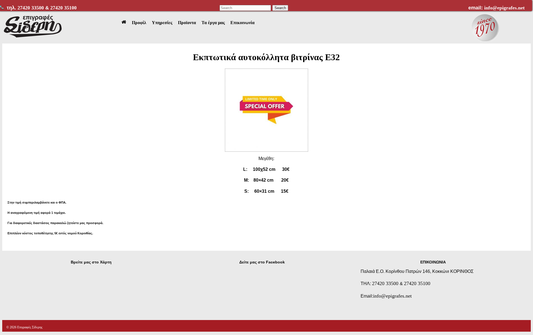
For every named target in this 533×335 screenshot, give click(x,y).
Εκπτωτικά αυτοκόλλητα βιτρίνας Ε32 (266, 57)
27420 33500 (31, 8)
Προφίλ (139, 22)
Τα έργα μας (213, 22)
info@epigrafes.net (504, 8)
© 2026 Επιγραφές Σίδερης (24, 327)
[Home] (124, 23)
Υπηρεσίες (162, 22)
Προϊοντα (187, 22)
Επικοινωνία (242, 22)
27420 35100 (63, 8)
